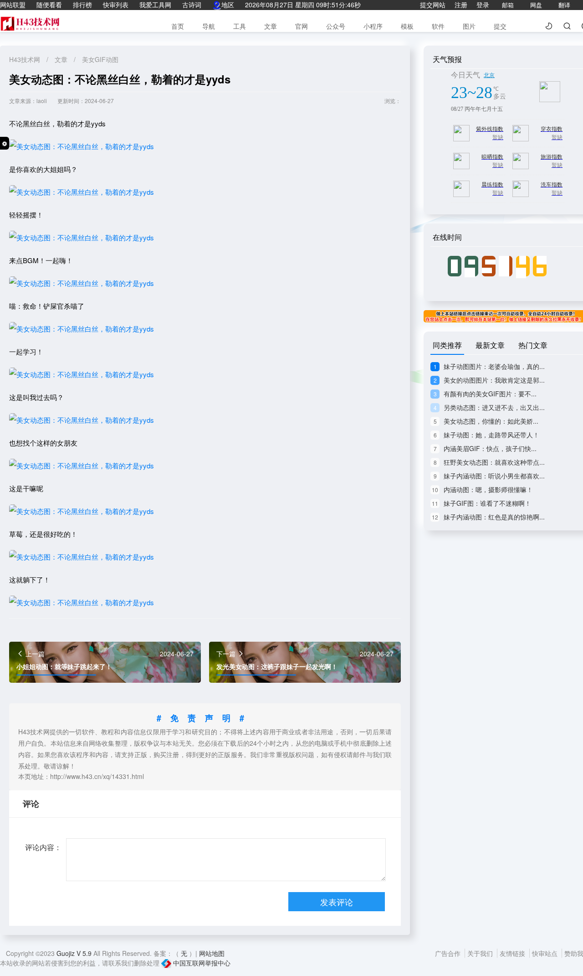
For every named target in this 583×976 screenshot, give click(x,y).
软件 (438, 26)
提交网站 (432, 4)
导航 (208, 26)
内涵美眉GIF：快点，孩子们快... (485, 448)
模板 (407, 26)
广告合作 (448, 953)
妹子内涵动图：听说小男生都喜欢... (489, 475)
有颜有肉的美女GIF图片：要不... (485, 393)
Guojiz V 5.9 (74, 953)
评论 (31, 804)
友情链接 (513, 953)
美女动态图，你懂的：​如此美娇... (486, 421)
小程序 (373, 26)
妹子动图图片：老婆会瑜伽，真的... (489, 366)
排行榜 (82, 4)
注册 (461, 4)
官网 (301, 26)
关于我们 (481, 953)
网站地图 (212, 953)
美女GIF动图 (100, 59)
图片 (469, 26)
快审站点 (545, 953)
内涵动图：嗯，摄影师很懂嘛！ (482, 489)
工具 (239, 26)
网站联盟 (13, 4)
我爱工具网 (155, 4)
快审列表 (115, 4)
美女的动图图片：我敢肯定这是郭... (489, 379)
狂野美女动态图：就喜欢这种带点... (489, 462)
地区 (227, 4)
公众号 (335, 26)
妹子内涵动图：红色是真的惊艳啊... (488, 516)
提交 (500, 26)
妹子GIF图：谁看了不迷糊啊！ (481, 503)
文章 (270, 26)
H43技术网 (25, 59)
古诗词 (191, 4)
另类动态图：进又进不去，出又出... (489, 407)
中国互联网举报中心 (200, 962)
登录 (482, 4)
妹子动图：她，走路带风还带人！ (486, 434)
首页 (177, 26)
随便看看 (49, 4)
